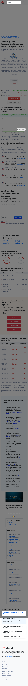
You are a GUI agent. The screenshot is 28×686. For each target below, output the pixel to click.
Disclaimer (4, 668)
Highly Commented (6, 675)
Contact (4, 663)
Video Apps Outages (6, 679)
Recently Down (5, 673)
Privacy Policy (5, 666)
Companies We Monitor (7, 671)
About (3, 661)
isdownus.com (9, 656)
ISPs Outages (5, 677)
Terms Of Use (5, 664)
